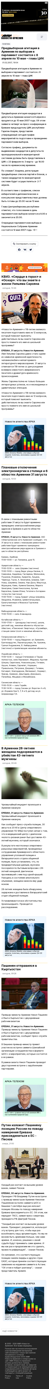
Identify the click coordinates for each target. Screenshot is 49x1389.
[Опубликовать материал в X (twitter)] (30, 249)
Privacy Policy (8, 1377)
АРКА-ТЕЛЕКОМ (14, 704)
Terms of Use (19, 1377)
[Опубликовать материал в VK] (25, 249)
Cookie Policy (29, 1377)
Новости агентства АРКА (20, 421)
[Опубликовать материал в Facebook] (19, 249)
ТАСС (15, 1215)
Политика (6, 44)
